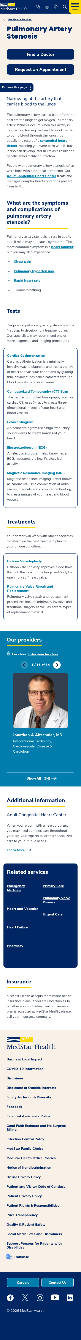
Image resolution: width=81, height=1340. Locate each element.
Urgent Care (53, 914)
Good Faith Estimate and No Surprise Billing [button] (36, 1127)
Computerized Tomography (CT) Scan (37, 391)
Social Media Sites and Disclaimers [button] (34, 1234)
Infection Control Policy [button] (25, 1139)
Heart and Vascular (22, 909)
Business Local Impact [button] (24, 1059)
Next (57, 665)
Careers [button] (23, 1282)
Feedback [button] (14, 1106)
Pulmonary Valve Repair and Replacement (30, 588)
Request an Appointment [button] (40, 69)
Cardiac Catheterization (26, 356)
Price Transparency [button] (22, 1215)
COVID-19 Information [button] (25, 1068)
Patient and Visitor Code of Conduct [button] (35, 1186)
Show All (38, 778)
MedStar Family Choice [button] (24, 1148)
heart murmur (62, 247)
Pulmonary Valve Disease (56, 900)
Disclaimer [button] (14, 1078)
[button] (38, 7)
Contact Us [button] (58, 1282)
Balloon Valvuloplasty (24, 561)
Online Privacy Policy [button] (23, 1177)
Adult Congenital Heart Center (31, 176)
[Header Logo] (13, 5)
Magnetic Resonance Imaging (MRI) (36, 473)
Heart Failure (17, 927)
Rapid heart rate (27, 280)
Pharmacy (15, 946)
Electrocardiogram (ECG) (27, 447)
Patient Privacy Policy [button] (24, 1196)
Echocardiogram (20, 422)
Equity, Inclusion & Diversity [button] (28, 1097)
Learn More (16, 850)
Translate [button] (21, 1257)
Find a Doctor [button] (40, 54)
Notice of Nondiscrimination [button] (28, 1167)
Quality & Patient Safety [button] (26, 1224)
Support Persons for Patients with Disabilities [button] (34, 1245)
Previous (24, 665)
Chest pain (22, 261)
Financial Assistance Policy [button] (28, 1116)
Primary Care (53, 886)
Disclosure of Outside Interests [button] (31, 1087)
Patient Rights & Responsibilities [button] (32, 1205)
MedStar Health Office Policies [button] (31, 1158)
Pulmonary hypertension (34, 271)
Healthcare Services (20, 19)
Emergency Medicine (16, 888)
